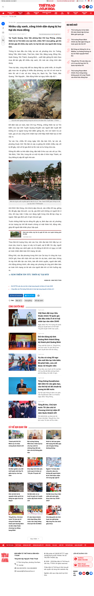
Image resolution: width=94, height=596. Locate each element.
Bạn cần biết (84, 13)
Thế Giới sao (75, 13)
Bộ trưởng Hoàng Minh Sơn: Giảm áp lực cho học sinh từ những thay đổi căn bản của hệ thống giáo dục (34, 447)
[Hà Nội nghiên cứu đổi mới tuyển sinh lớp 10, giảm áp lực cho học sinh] (16, 462)
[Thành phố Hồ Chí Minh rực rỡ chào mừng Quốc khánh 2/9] (16, 434)
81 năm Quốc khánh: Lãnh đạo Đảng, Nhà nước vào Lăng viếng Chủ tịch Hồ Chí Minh (34, 520)
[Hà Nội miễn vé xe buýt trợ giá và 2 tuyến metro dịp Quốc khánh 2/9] (34, 487)
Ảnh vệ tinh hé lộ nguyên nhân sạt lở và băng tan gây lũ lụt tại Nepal (16, 497)
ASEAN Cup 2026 (10, 13)
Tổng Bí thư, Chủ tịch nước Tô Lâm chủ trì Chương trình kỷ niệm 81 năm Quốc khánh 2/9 (49, 409)
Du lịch (62, 13)
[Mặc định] (3, 40)
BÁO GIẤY (51, 1)
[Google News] (49, 35)
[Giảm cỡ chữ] (3, 43)
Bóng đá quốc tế (47, 13)
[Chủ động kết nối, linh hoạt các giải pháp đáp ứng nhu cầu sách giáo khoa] (53, 510)
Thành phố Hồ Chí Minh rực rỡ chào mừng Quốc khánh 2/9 (16, 444)
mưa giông (28, 300)
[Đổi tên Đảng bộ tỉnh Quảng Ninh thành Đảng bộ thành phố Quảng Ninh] (22, 341)
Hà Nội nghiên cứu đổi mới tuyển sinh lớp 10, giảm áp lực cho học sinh (16, 472)
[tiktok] (87, 6)
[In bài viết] (3, 32)
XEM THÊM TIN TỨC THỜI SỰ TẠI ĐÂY (30, 274)
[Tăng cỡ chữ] (3, 37)
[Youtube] (88, 1)
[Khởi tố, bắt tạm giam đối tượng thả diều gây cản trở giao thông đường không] (53, 434)
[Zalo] (91, 6)
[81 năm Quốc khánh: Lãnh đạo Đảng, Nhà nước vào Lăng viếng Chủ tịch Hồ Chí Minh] (34, 510)
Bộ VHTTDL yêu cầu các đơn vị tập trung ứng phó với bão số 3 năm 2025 (32, 286)
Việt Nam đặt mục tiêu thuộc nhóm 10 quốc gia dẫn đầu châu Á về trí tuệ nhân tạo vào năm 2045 (49, 317)
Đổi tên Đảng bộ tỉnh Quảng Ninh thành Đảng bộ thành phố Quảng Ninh (49, 339)
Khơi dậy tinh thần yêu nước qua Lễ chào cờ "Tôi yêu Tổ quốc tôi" (34, 471)
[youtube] (83, 6)
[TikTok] (92, 1)
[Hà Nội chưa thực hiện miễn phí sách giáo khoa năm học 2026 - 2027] (53, 487)
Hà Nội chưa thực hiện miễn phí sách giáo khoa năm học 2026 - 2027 (53, 497)
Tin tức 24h (20, 13)
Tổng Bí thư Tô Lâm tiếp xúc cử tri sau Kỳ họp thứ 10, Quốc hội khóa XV (81, 63)
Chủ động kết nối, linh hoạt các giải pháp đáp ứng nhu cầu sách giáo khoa (53, 520)
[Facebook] (85, 1)
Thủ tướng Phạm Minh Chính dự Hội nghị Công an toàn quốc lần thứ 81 (80, 42)
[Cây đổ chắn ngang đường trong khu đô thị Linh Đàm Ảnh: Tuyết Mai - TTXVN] (35, 99)
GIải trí (68, 13)
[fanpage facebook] (80, 6)
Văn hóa (56, 13)
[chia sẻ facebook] (3, 28)
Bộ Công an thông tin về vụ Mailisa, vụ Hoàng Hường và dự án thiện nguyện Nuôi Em (81, 52)
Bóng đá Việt (36, 13)
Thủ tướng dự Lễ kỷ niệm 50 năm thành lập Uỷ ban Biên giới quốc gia (80, 32)
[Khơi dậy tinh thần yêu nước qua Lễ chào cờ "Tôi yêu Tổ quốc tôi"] (34, 462)
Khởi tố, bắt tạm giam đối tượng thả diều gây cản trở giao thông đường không (53, 445)
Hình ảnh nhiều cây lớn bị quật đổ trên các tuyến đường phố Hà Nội (42, 233)
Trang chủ (4, 16)
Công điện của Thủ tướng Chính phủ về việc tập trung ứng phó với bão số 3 (32, 289)
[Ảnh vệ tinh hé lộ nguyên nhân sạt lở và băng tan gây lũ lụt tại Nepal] (16, 487)
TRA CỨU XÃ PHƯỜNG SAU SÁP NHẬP (66, 1)
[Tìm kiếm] (3, 6)
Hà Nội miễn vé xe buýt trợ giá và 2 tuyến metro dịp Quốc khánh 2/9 (34, 497)
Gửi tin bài (80, 1)
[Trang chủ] (3, 13)
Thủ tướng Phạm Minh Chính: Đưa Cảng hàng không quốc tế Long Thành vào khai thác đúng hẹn (80, 74)
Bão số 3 (19, 300)
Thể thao (28, 13)
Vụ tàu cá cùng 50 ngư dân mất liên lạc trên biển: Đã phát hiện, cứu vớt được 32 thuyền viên (49, 361)
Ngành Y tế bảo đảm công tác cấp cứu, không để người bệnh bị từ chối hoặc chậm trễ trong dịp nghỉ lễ (53, 473)
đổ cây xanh (39, 300)
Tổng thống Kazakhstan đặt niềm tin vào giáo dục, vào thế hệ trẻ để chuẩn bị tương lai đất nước (49, 385)
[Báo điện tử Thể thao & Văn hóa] (47, 7)
